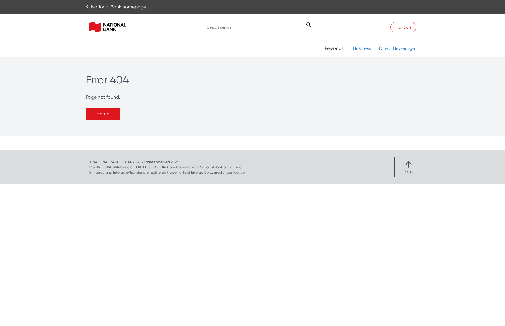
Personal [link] (334, 48)
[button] (408, 167)
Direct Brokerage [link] (397, 48)
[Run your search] (305, 26)
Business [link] (362, 48)
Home (102, 113)
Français (403, 27)
